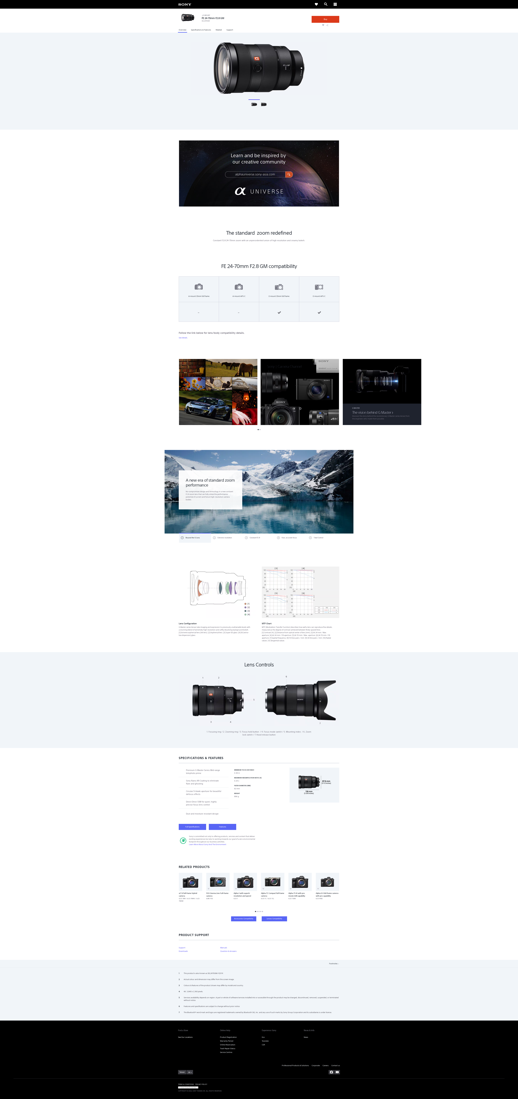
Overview (182, 30)
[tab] (195, 538)
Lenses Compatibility (274, 918)
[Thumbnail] (254, 104)
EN (189, 1072)
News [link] (306, 1037)
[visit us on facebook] (331, 1072)
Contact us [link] (335, 1065)
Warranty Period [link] (226, 1041)
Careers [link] (326, 1065)
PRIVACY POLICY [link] (201, 1084)
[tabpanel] (259, 492)
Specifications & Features (201, 30)
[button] (349, 392)
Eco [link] (263, 1037)
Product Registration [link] (228, 1037)
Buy (325, 19)
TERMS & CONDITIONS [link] (186, 1084)
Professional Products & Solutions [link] (295, 1065)
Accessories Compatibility (243, 918)
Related (219, 30)
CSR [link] (263, 1045)
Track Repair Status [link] (227, 1048)
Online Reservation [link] (227, 1045)
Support (229, 30)
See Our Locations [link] (185, 1037)
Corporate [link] (316, 1065)
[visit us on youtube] (337, 1072)
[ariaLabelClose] (335, 4)
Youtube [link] (265, 1041)
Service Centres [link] (226, 1052)
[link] (185, 4)
